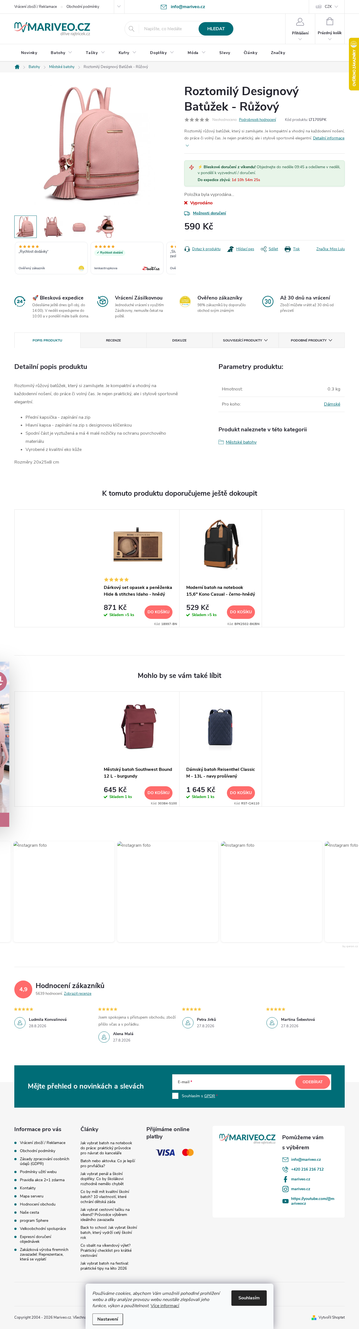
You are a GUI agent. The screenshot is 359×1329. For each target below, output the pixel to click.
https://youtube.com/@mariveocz (312, 1201)
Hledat (216, 29)
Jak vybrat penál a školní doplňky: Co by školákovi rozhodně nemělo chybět (102, 1179)
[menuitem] (29, 53)
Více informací (165, 1306)
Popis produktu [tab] (47, 340)
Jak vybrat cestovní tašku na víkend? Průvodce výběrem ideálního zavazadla (105, 1214)
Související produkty (242, 340)
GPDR (209, 1096)
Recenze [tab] (113, 340)
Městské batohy (241, 442)
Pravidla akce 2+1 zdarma (42, 1180)
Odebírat (313, 1082)
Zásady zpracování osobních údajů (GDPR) (44, 1161)
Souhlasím (249, 1298)
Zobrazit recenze (77, 993)
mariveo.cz (300, 1179)
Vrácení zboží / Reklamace (35, 6)
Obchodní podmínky (82, 6)
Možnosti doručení (209, 213)
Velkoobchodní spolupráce (43, 1228)
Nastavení (107, 1319)
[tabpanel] (138, 568)
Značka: (330, 249)
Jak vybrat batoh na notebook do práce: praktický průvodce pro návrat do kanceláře (106, 1148)
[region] (95, 258)
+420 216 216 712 (307, 1169)
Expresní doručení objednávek (35, 1239)
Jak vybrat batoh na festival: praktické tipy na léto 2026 (104, 1266)
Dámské (332, 404)
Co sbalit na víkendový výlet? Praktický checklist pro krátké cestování (106, 1250)
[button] (53, 891)
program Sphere (34, 1220)
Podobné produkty (308, 340)
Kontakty (28, 1188)
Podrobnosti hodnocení (257, 120)
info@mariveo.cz (306, 1159)
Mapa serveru (31, 1196)
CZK (328, 6)
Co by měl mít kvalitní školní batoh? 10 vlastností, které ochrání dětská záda (104, 1196)
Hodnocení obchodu (38, 1204)
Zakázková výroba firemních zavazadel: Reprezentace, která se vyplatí (44, 1254)
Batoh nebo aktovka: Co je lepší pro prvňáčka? (107, 1163)
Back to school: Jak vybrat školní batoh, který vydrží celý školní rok (108, 1232)
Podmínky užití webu (38, 1171)
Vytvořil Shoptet (332, 1317)
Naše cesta (29, 1212)
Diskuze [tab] (179, 340)
